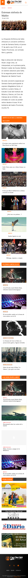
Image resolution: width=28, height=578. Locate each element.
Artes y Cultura (8, 338)
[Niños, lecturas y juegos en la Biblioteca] (14, 437)
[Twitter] (14, 565)
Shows (10, 8)
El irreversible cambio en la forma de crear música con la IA (13, 474)
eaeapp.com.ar (17, 576)
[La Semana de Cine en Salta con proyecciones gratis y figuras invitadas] (14, 328)
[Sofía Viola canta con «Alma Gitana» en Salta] (14, 155)
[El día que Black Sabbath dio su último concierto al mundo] (14, 179)
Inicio (3, 8)
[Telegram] (21, 33)
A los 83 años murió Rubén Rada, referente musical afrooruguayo (12, 400)
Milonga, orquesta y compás (14, 258)
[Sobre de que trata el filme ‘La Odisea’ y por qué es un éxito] (14, 354)
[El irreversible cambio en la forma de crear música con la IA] (14, 301)
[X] (14, 33)
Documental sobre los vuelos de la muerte (12, 425)
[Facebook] (11, 33)
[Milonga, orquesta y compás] (14, 246)
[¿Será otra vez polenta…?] (14, 202)
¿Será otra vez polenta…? (14, 214)
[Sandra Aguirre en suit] (14, 224)
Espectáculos (7, 364)
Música (4, 140)
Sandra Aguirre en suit (14, 236)
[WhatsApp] (18, 33)
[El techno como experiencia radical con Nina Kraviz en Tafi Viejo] (14, 131)
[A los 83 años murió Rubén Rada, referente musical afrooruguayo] (14, 275)
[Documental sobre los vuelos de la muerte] (14, 413)
